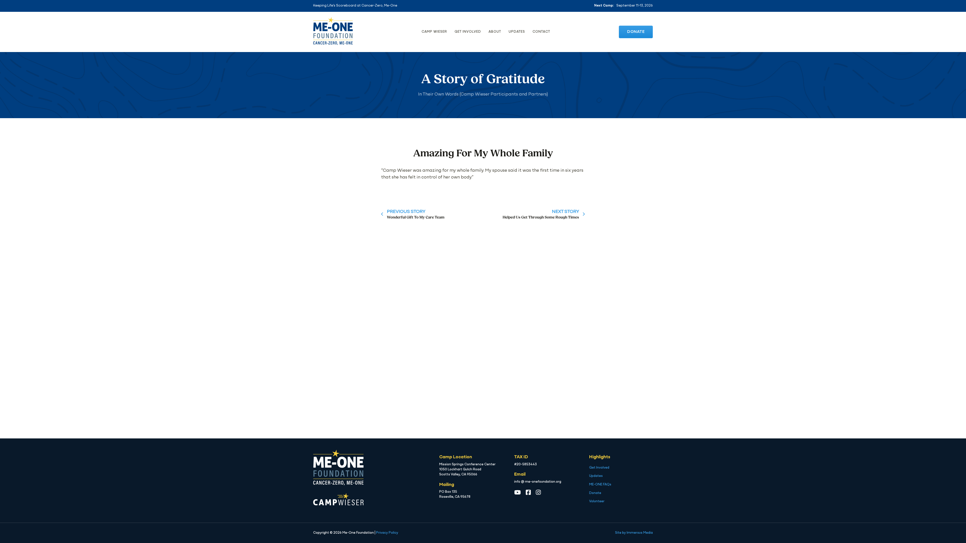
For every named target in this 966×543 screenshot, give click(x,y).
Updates (517, 31)
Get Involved (468, 31)
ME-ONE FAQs (600, 484)
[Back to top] (950, 530)
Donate (636, 32)
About (495, 31)
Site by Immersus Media (634, 532)
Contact (541, 31)
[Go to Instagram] (538, 492)
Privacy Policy (387, 532)
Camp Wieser (434, 31)
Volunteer (597, 501)
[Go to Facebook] (528, 492)
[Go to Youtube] (517, 492)
